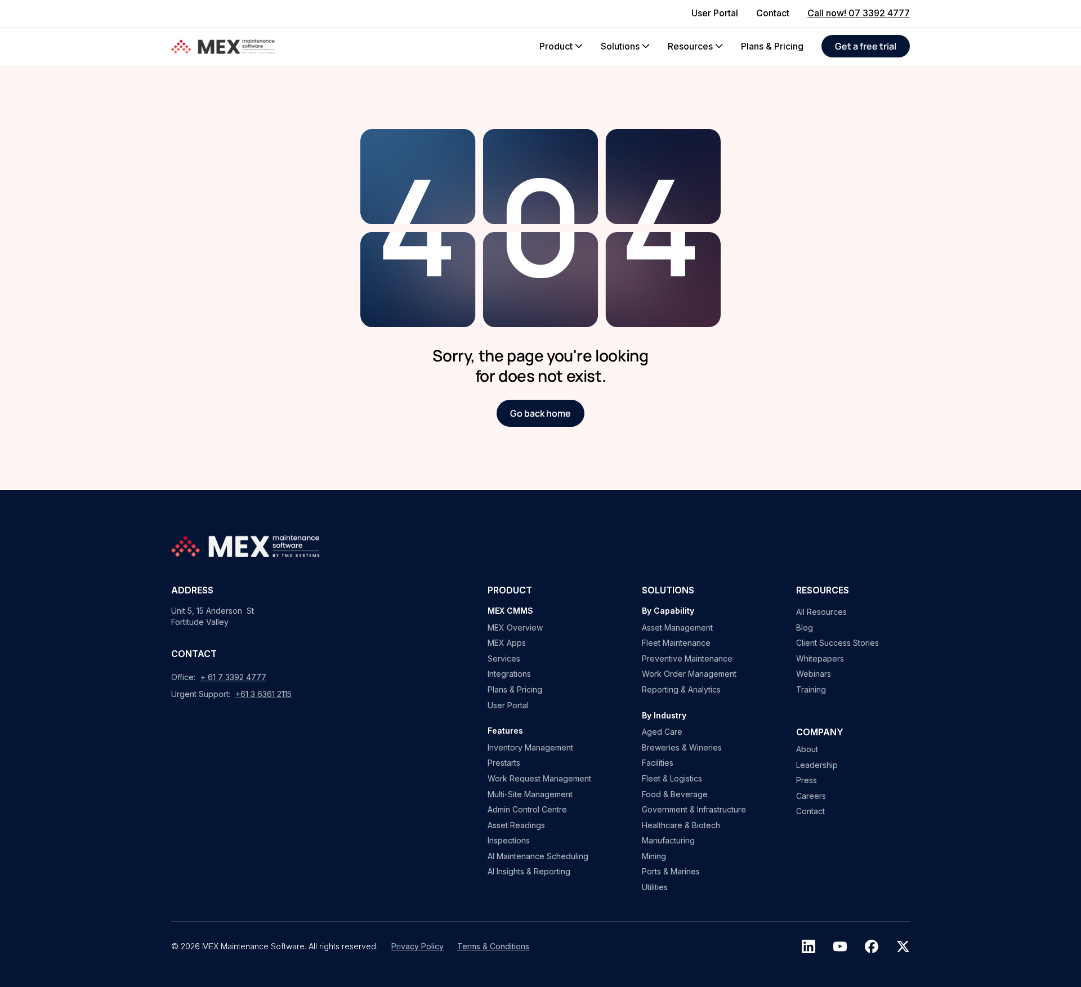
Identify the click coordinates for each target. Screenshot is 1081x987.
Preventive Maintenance (687, 658)
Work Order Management (689, 673)
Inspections (509, 840)
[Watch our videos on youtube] (840, 946)
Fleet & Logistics (672, 778)
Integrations (509, 673)
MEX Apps (507, 642)
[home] (224, 46)
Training (811, 689)
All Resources (821, 612)
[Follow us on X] (903, 946)
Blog (804, 627)
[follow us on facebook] (871, 946)
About (807, 749)
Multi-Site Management (530, 794)
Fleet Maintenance (676, 642)
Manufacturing (668, 840)
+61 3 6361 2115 (263, 694)
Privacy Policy (417, 946)
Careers (811, 796)
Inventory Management (530, 747)
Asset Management (677, 627)
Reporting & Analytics (681, 689)
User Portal (508, 705)
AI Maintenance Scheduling (538, 856)
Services (504, 658)
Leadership (817, 765)
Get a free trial (865, 46)
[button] (561, 46)
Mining (654, 856)
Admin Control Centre (527, 809)
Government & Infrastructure (694, 809)
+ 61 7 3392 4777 (233, 677)
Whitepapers (820, 658)
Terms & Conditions (493, 946)
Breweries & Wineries (682, 747)
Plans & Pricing (515, 689)
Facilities (657, 762)
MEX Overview (515, 627)
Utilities (655, 887)
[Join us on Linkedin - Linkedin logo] (808, 946)
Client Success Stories (837, 642)
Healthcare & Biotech (681, 825)
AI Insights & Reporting (529, 871)
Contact (810, 811)
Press (806, 780)
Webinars (813, 673)
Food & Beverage (675, 794)
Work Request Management (539, 778)
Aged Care (662, 731)
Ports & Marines (671, 871)
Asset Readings (516, 825)
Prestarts (504, 762)
